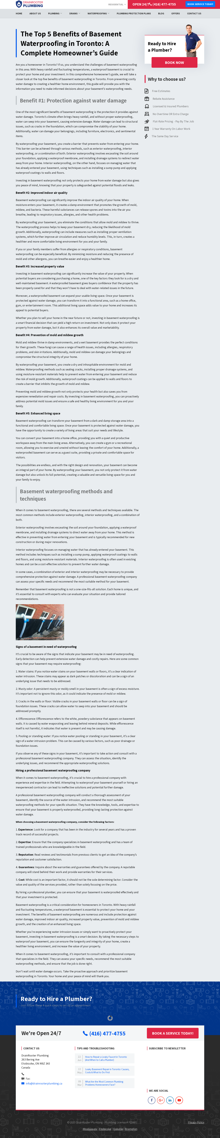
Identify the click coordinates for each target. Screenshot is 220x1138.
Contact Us (194, 13)
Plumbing (53, 13)
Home (19, 13)
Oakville (118, 1129)
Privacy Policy (196, 1122)
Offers (175, 13)
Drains (73, 13)
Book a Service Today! (172, 1033)
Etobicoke (105, 1129)
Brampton (131, 1129)
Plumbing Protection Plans (134, 13)
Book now (174, 62)
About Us (35, 13)
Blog (161, 13)
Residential (115, 4)
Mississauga (90, 1129)
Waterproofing (97, 13)
